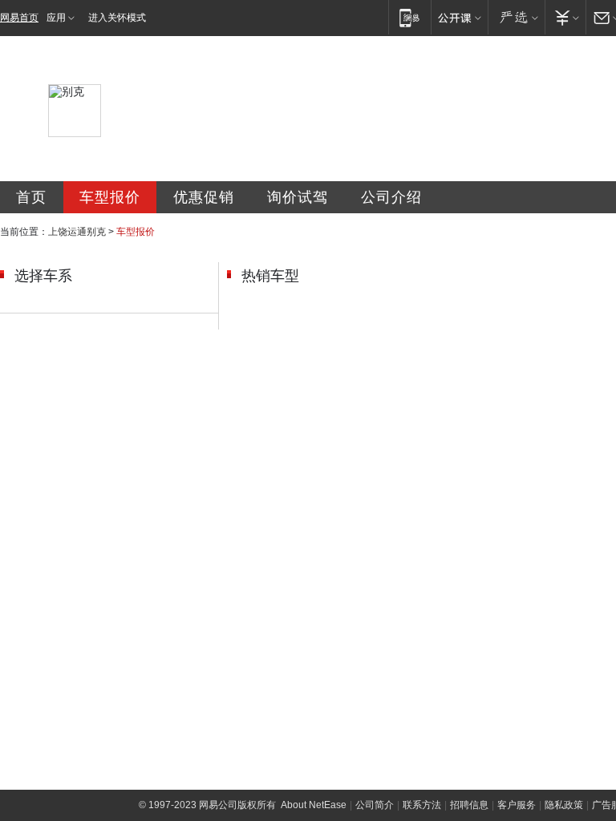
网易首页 (19, 17)
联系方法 (422, 805)
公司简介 (374, 805)
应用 (56, 17)
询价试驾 (297, 197)
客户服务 (516, 805)
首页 (31, 197)
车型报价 (109, 197)
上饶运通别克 (77, 231)
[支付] (565, 17)
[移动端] (409, 17)
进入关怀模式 (117, 17)
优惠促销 (203, 197)
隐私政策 (564, 805)
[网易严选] (516, 17)
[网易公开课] (459, 17)
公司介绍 (391, 197)
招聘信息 (469, 805)
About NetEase (313, 805)
